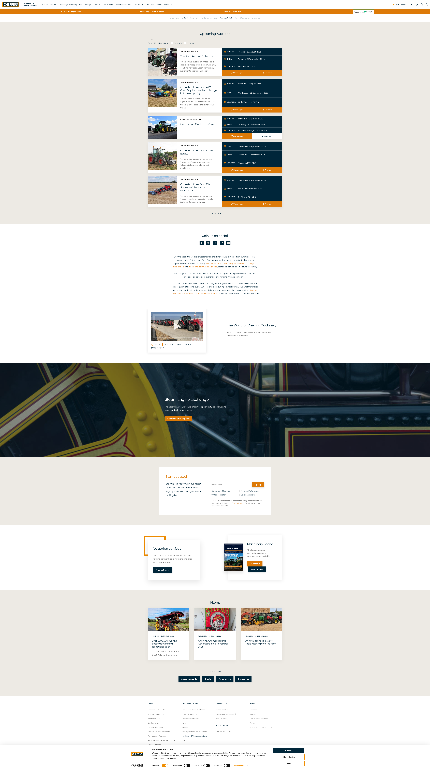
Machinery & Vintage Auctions (31, 4)
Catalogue (238, 73)
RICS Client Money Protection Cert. (162, 740)
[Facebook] (202, 243)
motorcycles (187, 293)
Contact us (243, 679)
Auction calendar (189, 679)
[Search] (427, 4)
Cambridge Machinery (221, 491)
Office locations (223, 710)
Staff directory (222, 718)
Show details (239, 766)
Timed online (224, 679)
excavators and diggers (245, 263)
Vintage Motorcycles (250, 491)
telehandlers (178, 267)
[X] (208, 243)
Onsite (208, 679)
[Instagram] (215, 243)
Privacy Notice (238, 503)
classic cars (176, 293)
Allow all (288, 750)
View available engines (178, 418)
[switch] (187, 765)
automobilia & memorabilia (206, 293)
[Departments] (412, 4)
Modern (190, 43)
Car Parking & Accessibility (227, 714)
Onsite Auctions (248, 495)
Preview (268, 73)
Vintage (178, 43)
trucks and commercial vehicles (203, 267)
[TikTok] (222, 243)
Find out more (163, 570)
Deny (289, 763)
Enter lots (268, 136)
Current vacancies (223, 731)
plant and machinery (223, 263)
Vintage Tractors (219, 495)
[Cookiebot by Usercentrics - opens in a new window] (137, 765)
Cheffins (10, 4)
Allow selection (289, 757)
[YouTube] (228, 243)
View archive (257, 569)
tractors (209, 263)
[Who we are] (417, 4)
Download (255, 563)
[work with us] (422, 4)
